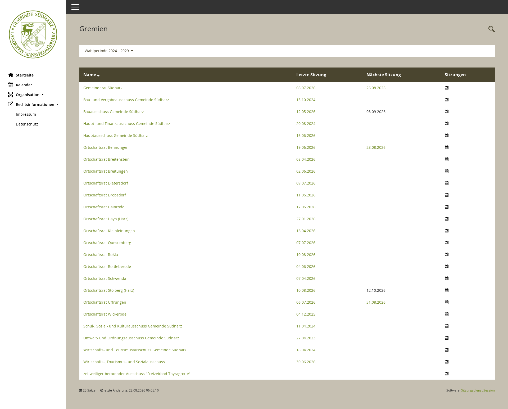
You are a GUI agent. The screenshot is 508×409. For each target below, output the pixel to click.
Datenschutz (27, 124)
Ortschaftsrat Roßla (100, 254)
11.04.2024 (305, 326)
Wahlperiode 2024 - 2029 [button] (107, 50)
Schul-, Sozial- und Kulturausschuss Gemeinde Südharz (132, 326)
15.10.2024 (305, 99)
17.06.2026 (305, 206)
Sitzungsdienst (478, 390)
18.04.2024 (305, 349)
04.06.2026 (305, 266)
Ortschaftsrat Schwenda (104, 278)
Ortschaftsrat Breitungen (105, 171)
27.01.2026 (305, 218)
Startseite (25, 75)
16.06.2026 (305, 135)
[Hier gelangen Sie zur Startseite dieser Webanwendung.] (33, 34)
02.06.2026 (305, 171)
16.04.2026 (305, 230)
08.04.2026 (305, 159)
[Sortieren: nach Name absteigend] (98, 75)
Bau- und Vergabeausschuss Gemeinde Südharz (126, 99)
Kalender (24, 84)
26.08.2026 (375, 87)
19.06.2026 (305, 147)
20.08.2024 (305, 123)
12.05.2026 (305, 111)
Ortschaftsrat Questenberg (107, 242)
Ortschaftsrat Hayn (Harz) (105, 218)
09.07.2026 (305, 183)
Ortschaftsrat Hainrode (103, 206)
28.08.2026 (375, 147)
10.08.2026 (305, 254)
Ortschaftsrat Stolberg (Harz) (108, 290)
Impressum (26, 114)
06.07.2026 (305, 302)
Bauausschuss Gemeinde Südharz (113, 111)
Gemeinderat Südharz (103, 87)
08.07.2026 (305, 87)
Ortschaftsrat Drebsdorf (104, 194)
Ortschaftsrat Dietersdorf (105, 183)
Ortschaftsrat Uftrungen (104, 302)
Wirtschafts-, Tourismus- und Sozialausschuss (124, 361)
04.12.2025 (305, 314)
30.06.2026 (305, 361)
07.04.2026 (305, 278)
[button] (33, 95)
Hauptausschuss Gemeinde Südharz (115, 135)
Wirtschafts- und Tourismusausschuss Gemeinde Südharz (135, 349)
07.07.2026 (305, 242)
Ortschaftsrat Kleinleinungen (109, 230)
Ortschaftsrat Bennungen (106, 147)
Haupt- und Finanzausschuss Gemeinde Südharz (126, 123)
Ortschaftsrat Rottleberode (107, 266)
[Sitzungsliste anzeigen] (446, 87)
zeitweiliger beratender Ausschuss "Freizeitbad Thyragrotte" (136, 373)
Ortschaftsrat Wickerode (104, 314)
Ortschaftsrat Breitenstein (106, 159)
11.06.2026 (305, 194)
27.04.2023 (305, 337)
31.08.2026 (375, 302)
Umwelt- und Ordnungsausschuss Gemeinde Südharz (131, 337)
